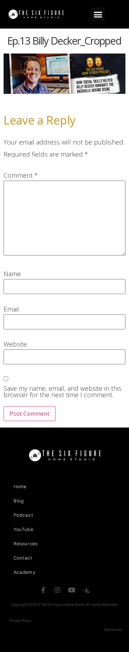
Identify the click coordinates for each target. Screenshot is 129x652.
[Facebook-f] (43, 590)
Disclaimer (113, 630)
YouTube (23, 529)
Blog (19, 501)
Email (11, 309)
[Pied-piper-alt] (86, 590)
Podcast (23, 515)
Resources (26, 543)
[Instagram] (57, 590)
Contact (23, 558)
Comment (21, 175)
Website (15, 344)
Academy (24, 572)
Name (12, 274)
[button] (98, 14)
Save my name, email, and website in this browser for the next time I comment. (62, 391)
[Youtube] (71, 590)
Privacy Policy (20, 621)
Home (20, 486)
